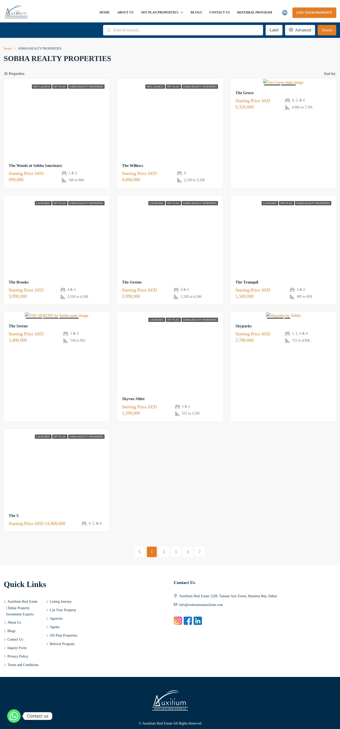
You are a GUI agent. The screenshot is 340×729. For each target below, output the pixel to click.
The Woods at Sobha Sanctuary (35, 165)
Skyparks (243, 326)
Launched (43, 203)
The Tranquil (246, 282)
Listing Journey (61, 601)
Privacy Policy (17, 656)
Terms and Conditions (22, 665)
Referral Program (254, 12)
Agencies (56, 618)
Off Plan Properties (159, 12)
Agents (54, 627)
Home (105, 12)
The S (14, 515)
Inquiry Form (17, 648)
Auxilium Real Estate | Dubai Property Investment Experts (22, 608)
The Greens (132, 282)
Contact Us (219, 12)
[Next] (200, 552)
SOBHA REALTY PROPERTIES (86, 86)
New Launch (41, 86)
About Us (125, 12)
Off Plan (60, 86)
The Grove (244, 93)
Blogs (196, 12)
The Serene (18, 326)
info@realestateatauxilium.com (201, 605)
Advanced (302, 30)
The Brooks (19, 282)
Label (274, 30)
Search (327, 30)
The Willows (132, 165)
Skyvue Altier (133, 399)
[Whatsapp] (14, 716)
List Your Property (314, 12)
